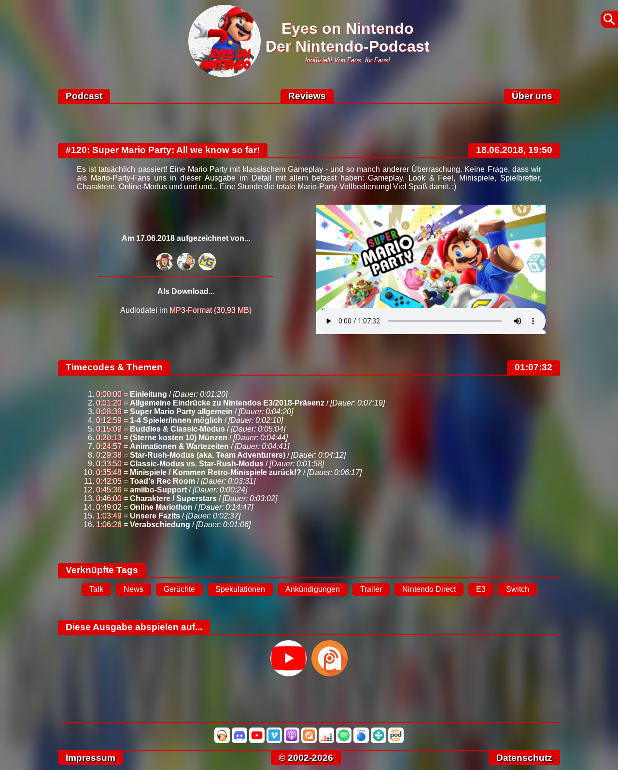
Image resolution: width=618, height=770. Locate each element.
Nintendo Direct (429, 589)
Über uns (532, 96)
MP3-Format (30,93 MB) (210, 310)
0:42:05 (109, 481)
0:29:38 (109, 455)
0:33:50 (109, 464)
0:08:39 (109, 411)
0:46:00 (109, 498)
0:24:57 (109, 446)
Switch (517, 589)
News (133, 589)
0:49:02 (109, 507)
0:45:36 (109, 490)
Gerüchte (179, 589)
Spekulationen (240, 589)
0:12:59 (109, 420)
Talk (96, 589)
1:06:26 (109, 524)
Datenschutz (524, 758)
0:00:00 (109, 394)
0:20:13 (109, 438)
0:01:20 (109, 403)
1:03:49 (109, 516)
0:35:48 (109, 472)
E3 (481, 589)
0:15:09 (109, 429)
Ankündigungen (312, 589)
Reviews (307, 96)
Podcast (84, 96)
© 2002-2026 (306, 758)
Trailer (371, 589)
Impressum (90, 758)
